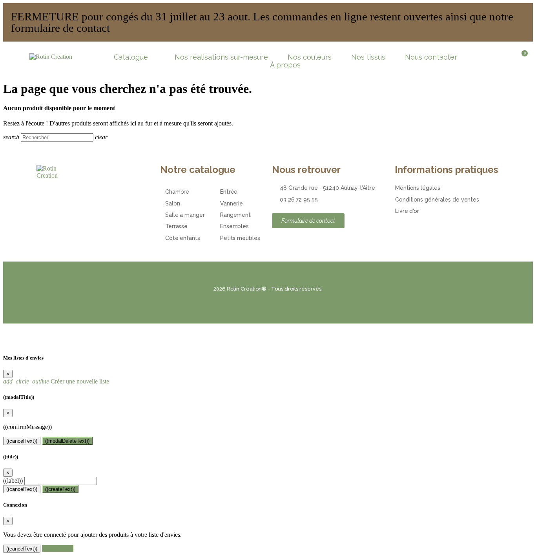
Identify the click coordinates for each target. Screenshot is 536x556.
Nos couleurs (310, 57)
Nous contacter (431, 57)
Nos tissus (368, 57)
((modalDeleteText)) (67, 441)
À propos (285, 65)
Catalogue (131, 57)
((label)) (13, 480)
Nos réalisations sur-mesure (221, 57)
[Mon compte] (509, 57)
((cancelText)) (21, 441)
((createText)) (60, 489)
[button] (495, 57)
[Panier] (522, 58)
